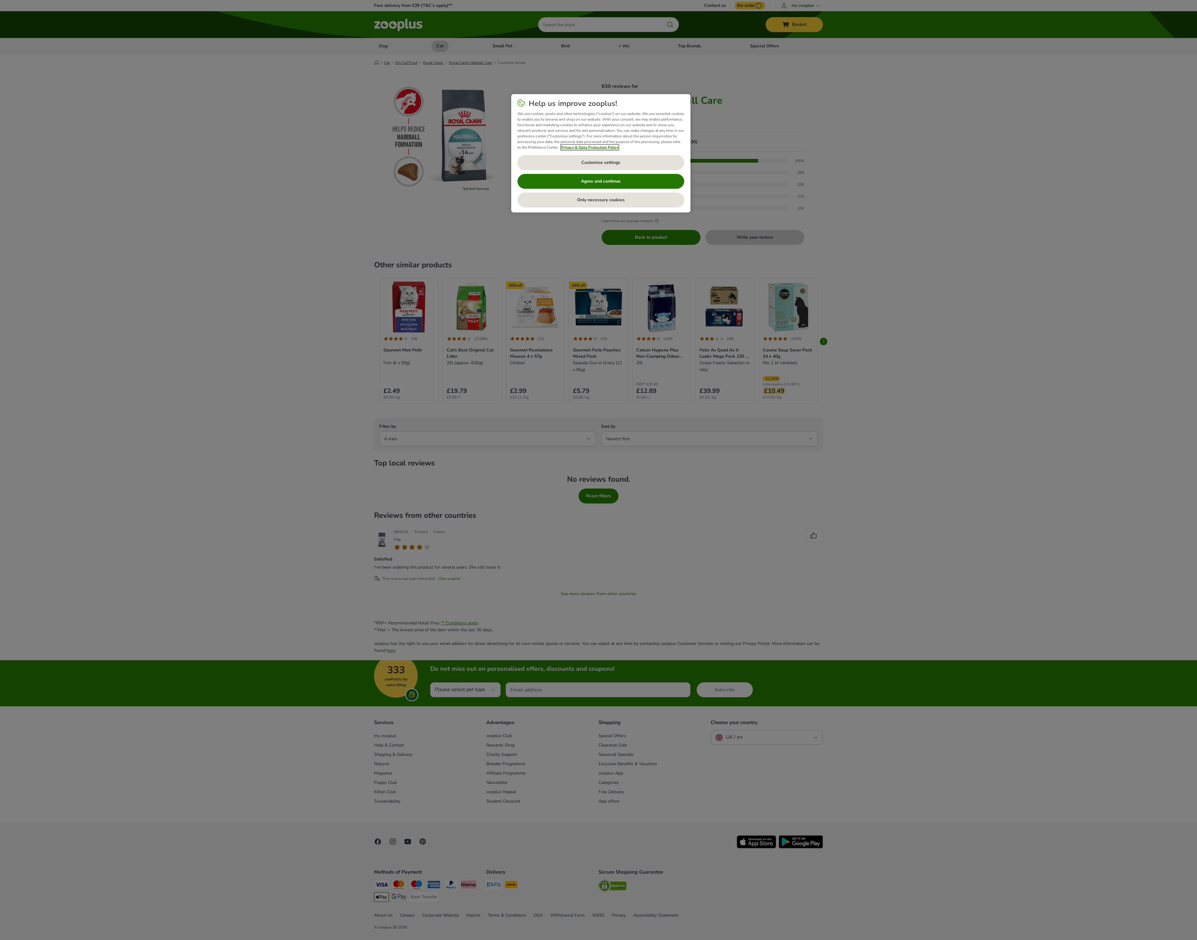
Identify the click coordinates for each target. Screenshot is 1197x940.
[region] (600, 153)
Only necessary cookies (601, 200)
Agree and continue (601, 181)
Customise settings (600, 162)
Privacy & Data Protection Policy (589, 147)
